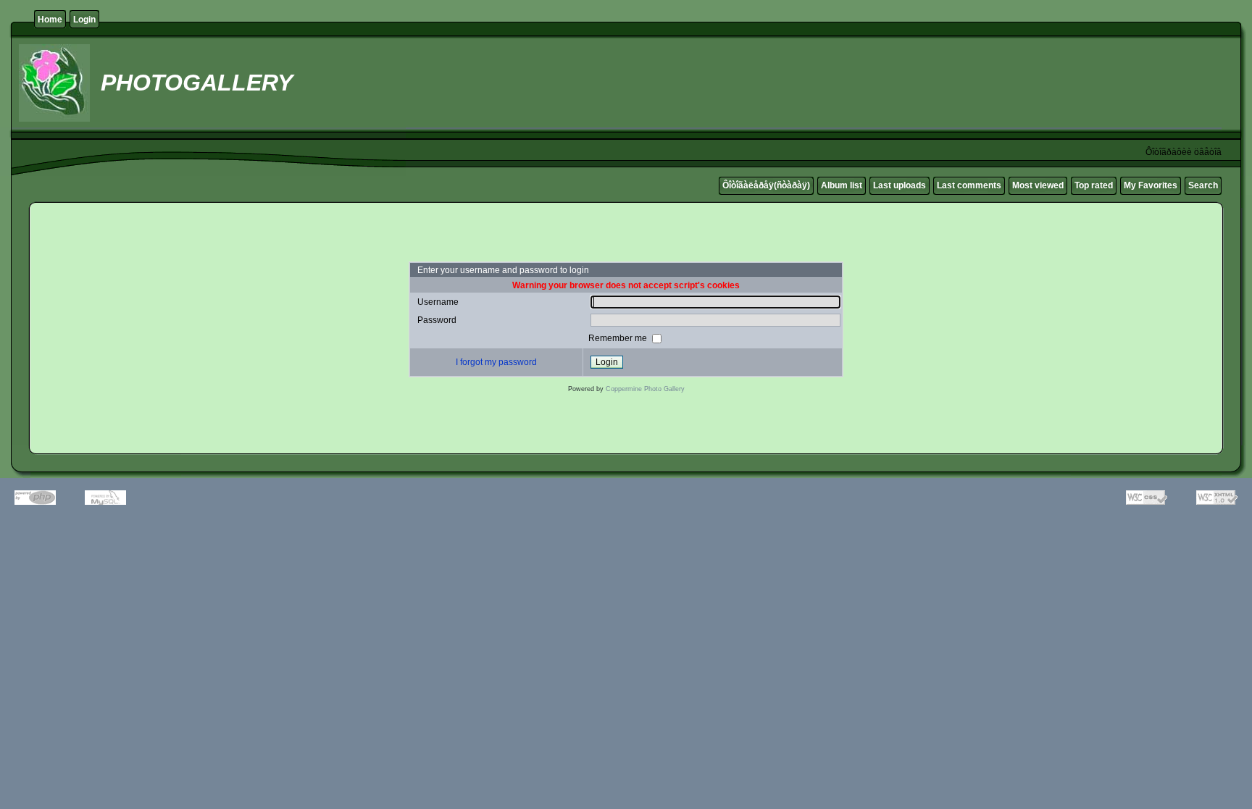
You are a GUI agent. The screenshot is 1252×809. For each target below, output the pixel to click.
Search (1203, 185)
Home (50, 19)
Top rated (1093, 185)
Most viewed (1038, 185)
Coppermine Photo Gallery (645, 389)
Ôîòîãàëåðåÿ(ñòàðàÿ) (766, 185)
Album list (841, 185)
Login (84, 19)
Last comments (969, 185)
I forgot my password (496, 362)
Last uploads (899, 185)
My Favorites (1150, 185)
